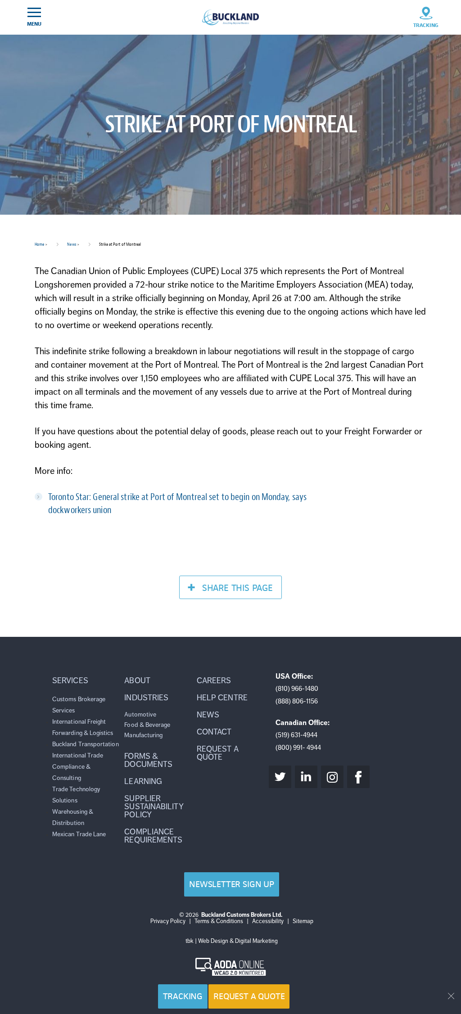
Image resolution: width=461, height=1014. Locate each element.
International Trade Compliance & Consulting (77, 767)
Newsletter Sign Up (231, 884)
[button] (86, 680)
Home (39, 244)
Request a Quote (249, 996)
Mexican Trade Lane (79, 834)
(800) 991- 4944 (298, 748)
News (71, 244)
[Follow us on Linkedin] (306, 777)
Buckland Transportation (85, 744)
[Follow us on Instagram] (332, 777)
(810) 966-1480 (297, 689)
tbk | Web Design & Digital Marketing (231, 941)
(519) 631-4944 (296, 735)
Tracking (183, 996)
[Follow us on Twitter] (280, 777)
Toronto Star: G (73, 497)
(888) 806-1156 (297, 701)
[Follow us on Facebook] (358, 777)
